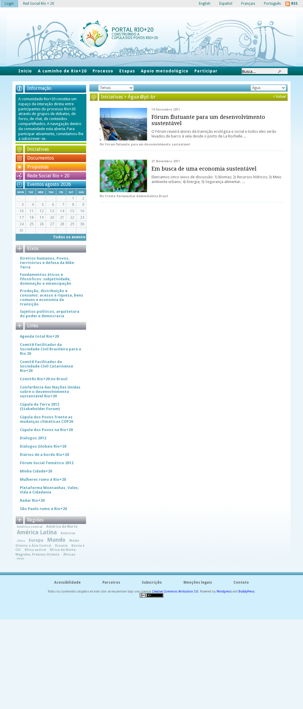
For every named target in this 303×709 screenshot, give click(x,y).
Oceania (61, 545)
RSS (294, 3)
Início (25, 71)
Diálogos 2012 (33, 438)
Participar (205, 71)
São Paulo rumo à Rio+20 (43, 508)
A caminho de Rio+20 (62, 71)
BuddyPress (246, 591)
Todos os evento (69, 237)
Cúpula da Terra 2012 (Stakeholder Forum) (40, 406)
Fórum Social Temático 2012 (46, 463)
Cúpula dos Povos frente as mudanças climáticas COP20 (46, 419)
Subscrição (152, 582)
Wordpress (224, 591)
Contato (241, 582)
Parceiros (111, 582)
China (21, 540)
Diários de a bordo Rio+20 (44, 454)
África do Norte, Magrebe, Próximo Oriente (45, 552)
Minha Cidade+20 (36, 471)
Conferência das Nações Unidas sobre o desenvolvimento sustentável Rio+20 (50, 391)
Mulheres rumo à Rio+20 (43, 479)
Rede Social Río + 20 (48, 176)
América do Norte (62, 527)
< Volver (279, 97)
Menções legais (197, 582)
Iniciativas (38, 149)
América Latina (37, 532)
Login (9, 3)
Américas (68, 533)
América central (29, 526)
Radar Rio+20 (32, 500)
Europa (36, 540)
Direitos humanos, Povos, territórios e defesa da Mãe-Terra (47, 262)
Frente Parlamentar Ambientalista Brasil (136, 196)
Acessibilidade (67, 582)
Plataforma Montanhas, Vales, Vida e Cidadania (49, 489)
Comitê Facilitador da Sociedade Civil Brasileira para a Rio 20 (50, 349)
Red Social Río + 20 (38, 3)
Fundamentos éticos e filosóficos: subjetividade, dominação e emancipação (45, 279)
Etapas (127, 71)
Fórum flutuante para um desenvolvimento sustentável (208, 120)
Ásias (20, 558)
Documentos (40, 158)
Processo (103, 71)
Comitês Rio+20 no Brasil (43, 379)
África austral (35, 549)
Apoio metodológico (164, 71)
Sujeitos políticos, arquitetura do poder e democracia (49, 313)
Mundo (56, 540)
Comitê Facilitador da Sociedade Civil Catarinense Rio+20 (46, 366)
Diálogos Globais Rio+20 (43, 446)
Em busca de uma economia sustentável (204, 169)
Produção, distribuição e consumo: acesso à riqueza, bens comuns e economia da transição (51, 297)
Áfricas (69, 554)
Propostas (38, 167)
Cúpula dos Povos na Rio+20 (46, 430)
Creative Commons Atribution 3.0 (175, 591)
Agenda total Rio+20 (39, 336)
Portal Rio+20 (133, 30)
